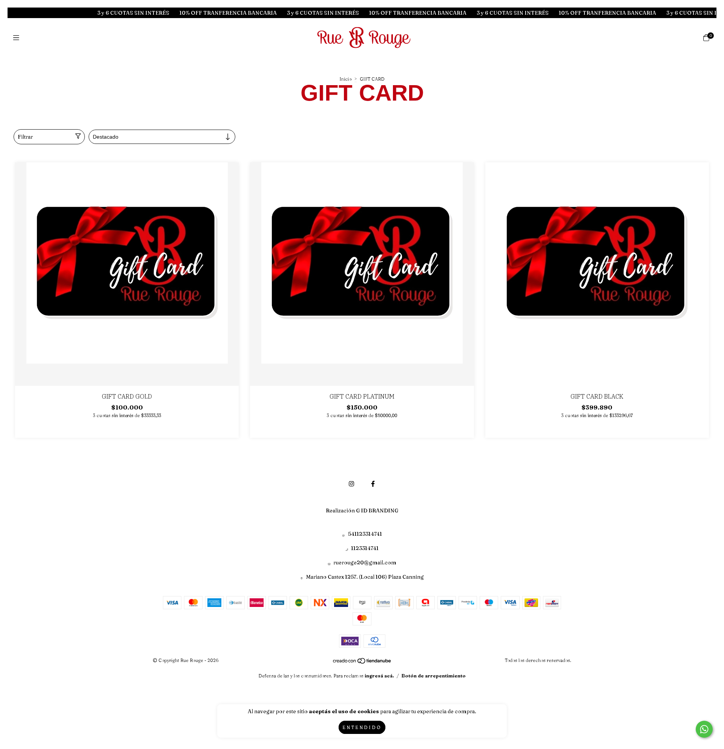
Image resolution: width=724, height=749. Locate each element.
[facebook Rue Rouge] (373, 484)
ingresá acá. (379, 676)
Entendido (362, 727)
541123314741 (365, 533)
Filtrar (25, 136)
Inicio (345, 79)
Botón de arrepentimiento (434, 676)
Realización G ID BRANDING (362, 510)
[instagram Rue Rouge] (351, 484)
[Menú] (18, 38)
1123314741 (365, 548)
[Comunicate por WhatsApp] (704, 729)
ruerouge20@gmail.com (364, 562)
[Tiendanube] (362, 662)
